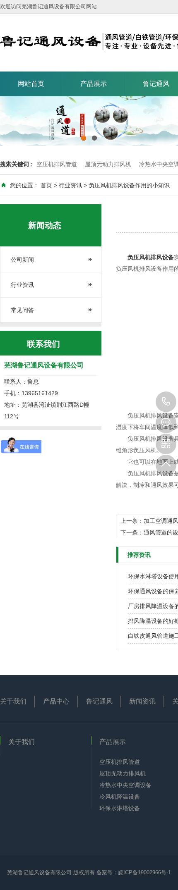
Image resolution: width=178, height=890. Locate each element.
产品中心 (56, 701)
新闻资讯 (142, 701)
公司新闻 (22, 259)
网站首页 (31, 83)
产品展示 (93, 83)
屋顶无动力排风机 (108, 164)
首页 (46, 185)
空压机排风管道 (56, 164)
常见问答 (22, 310)
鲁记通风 (99, 701)
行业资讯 (70, 185)
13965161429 (166, 401)
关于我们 (13, 701)
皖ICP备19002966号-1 (144, 872)
